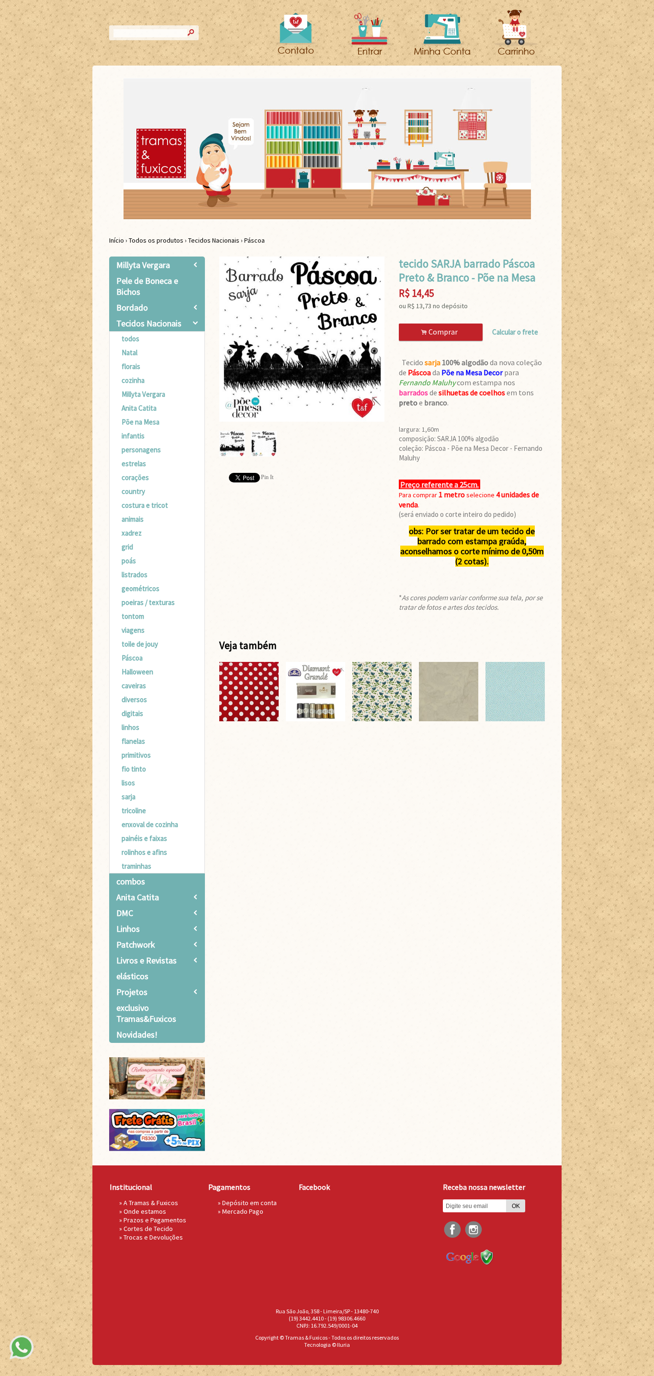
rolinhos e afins (144, 852)
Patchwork (135, 944)
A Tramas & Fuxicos (151, 1202)
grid (127, 546)
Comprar (441, 332)
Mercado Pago (242, 1211)
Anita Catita (139, 408)
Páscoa (254, 240)
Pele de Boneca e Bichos (147, 286)
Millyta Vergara (143, 264)
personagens (141, 449)
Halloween (137, 671)
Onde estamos (145, 1211)
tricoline (134, 810)
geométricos (140, 588)
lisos (128, 782)
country (133, 491)
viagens (133, 630)
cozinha (133, 380)
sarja (128, 796)
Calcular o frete (515, 331)
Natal (129, 352)
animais (133, 519)
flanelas (133, 741)
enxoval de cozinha (150, 824)
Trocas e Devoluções (153, 1237)
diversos (134, 699)
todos (130, 338)
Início (116, 240)
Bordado (132, 307)
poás (129, 560)
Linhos (128, 928)
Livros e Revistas (146, 960)
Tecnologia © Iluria (327, 1344)
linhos (130, 727)
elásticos (132, 976)
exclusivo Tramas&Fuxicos (146, 1013)
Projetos (131, 991)
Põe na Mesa (140, 421)
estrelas (134, 463)
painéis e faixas (144, 838)
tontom (133, 616)
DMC (124, 912)
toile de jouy (140, 644)
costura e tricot (145, 505)
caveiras (134, 685)
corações (135, 477)
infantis (133, 435)
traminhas (136, 866)
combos (130, 881)
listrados (134, 574)
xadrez (132, 532)
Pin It (267, 477)
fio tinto (134, 768)
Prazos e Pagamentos (155, 1220)
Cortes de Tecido (148, 1228)
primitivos (136, 755)
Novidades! (137, 1034)
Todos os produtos (156, 240)
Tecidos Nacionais (213, 240)
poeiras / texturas (148, 602)
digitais (132, 713)
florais (131, 366)
